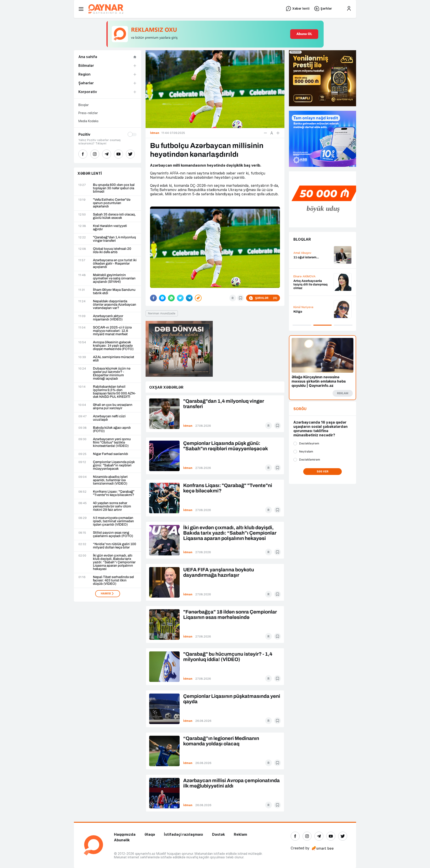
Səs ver (323, 471)
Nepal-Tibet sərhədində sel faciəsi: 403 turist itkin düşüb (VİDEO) (113, 580)
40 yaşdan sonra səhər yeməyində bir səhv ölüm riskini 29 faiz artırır (112, 506)
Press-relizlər (88, 113)
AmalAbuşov (302, 253)
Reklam (240, 834)
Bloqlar (83, 105)
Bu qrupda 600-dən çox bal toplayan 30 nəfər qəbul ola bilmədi (114, 188)
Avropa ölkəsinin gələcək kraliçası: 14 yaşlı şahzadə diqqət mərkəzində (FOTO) (113, 346)
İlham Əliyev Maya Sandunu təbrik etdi (114, 291)
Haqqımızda (124, 834)
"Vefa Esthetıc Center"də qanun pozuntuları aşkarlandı (111, 203)
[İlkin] (272, 133)
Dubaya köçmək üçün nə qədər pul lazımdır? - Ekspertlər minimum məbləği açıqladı (111, 373)
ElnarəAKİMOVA (304, 276)
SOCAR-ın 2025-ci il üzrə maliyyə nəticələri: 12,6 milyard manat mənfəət (112, 331)
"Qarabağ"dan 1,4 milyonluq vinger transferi (114, 239)
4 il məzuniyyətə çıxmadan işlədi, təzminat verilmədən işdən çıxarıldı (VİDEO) (113, 521)
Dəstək (218, 834)
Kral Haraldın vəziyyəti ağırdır (110, 227)
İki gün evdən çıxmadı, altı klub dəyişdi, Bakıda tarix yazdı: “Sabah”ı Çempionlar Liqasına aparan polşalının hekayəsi (114, 562)
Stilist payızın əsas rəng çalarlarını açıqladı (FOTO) (113, 534)
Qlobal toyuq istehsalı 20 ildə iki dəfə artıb (112, 250)
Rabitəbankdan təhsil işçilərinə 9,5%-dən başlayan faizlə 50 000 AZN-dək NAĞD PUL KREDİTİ (114, 391)
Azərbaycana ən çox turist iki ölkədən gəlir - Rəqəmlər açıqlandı (115, 264)
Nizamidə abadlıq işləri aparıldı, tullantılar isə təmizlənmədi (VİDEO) (110, 480)
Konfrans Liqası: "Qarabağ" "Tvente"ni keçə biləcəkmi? (113, 493)
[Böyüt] (278, 133)
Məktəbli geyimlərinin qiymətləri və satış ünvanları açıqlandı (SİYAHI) (114, 278)
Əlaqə (149, 834)
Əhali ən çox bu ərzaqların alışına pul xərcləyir (112, 406)
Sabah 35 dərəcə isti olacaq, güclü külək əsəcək (114, 216)
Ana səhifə (87, 57)
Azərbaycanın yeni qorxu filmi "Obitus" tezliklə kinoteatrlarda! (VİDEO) (112, 442)
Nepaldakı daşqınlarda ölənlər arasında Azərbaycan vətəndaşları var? (114, 305)
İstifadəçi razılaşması (183, 834)
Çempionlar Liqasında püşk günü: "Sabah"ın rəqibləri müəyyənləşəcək (114, 465)
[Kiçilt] (265, 133)
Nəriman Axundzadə (161, 313)
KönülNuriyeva (303, 307)
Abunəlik (122, 840)
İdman (187, 425)
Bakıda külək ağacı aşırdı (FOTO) (112, 429)
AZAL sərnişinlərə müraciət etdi (113, 358)
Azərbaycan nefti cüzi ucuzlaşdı (109, 418)
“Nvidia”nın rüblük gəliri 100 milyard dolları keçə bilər (114, 545)
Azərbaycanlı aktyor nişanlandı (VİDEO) (108, 317)
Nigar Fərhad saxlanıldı (110, 454)
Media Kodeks (88, 121)
